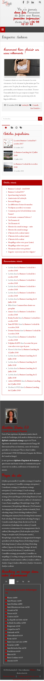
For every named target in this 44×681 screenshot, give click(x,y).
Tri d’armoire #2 (13, 220)
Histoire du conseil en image (18, 230)
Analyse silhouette (20, 563)
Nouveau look (7, 550)
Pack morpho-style (27, 531)
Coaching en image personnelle (22, 556)
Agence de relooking (15, 547)
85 (29, 581)
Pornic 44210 (12, 638)
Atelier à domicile (29, 509)
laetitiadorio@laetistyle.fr (22, 679)
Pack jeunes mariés (26, 534)
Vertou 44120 (12, 613)
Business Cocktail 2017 (16, 192)
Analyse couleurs (8, 566)
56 (23, 581)
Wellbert (33, 670)
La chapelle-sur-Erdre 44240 (17, 620)
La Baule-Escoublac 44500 (16, 623)
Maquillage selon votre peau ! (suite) (21, 242)
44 (12, 581)
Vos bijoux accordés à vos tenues (19, 207)
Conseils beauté (28, 550)
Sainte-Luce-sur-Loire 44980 (17, 642)
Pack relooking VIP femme (11, 519)
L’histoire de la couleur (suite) (18, 233)
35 (6, 581)
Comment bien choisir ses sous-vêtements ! (21, 51)
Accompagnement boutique (12, 509)
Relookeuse (17, 550)
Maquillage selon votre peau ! (18, 245)
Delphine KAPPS (14, 343)
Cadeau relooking (22, 544)
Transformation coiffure (21, 500)
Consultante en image (10, 487)
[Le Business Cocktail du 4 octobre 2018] (9, 166)
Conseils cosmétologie (10, 522)
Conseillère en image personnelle (13, 553)
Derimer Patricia (14, 330)
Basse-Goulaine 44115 (15, 657)
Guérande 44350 (13, 632)
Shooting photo (14, 531)
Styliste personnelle (10, 481)
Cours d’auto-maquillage (11, 503)
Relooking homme (8, 544)
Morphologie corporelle (10, 537)
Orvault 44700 (12, 610)
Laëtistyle (25, 105)
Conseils (35, 105)
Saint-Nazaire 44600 (14, 601)
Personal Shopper (14, 201)
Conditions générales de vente (28, 676)
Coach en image (17, 490)
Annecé (11, 311)
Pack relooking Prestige (30, 519)
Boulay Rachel (13, 318)
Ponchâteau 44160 (13, 651)
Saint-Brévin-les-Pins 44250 (16, 648)
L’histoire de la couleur (16, 239)
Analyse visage (7, 563)
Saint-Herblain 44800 (14, 604)
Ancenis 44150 (12, 660)
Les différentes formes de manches (20, 204)
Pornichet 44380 (13, 645)
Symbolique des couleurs (20, 525)
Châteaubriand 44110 (15, 635)
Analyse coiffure (34, 560)
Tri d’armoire (36, 506)
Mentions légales (9, 676)
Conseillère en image (25, 481)
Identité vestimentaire (19, 493)
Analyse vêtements (34, 563)
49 (17, 581)
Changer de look (30, 547)
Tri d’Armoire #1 (14, 223)
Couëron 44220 (12, 616)
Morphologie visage (28, 503)
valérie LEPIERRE (14, 381)
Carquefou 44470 (13, 629)
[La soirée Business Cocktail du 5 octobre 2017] (9, 143)
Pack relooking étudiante (23, 512)
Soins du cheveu (24, 522)
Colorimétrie (36, 500)
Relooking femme (31, 541)
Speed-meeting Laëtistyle (17, 195)
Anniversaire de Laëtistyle (17, 198)
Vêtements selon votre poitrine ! (19, 248)
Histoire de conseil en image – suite (20, 226)
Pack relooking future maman (30, 515)
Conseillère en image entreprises (27, 484)
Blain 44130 (11, 654)
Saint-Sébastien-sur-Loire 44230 (18, 607)
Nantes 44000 (12, 597)
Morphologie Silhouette (21, 506)
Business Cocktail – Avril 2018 (19, 189)
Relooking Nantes (29, 496)
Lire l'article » (35, 108)
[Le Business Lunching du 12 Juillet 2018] (9, 155)
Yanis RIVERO (13, 324)
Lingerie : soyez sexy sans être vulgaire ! (21, 252)
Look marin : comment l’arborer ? (20, 217)
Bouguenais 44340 (13, 626)
